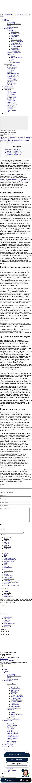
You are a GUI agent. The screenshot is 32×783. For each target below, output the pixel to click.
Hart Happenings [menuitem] (8, 744)
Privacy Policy (11, 663)
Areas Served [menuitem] (7, 748)
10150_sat (6, 539)
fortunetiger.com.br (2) (10, 559)
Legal (5, 564)
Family (13, 59)
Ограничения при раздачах (13, 154)
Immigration (10, 54)
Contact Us (7, 112)
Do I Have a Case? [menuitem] (9, 746)
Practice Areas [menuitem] (8, 681)
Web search (3, 130)
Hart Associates (11, 22)
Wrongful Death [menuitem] (15, 706)
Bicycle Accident (15, 33)
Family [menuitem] (13, 716)
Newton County (11, 107)
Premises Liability (16, 43)
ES (4, 113)
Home (5, 19)
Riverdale (10, 108)
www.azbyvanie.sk (9, 579)
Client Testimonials (12, 27)
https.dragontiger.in (9, 561)
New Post (6, 566)
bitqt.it (5, 555)
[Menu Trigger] (1, 666)
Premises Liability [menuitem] (16, 698)
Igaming (6, 563)
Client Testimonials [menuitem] (12, 679)
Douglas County (11, 97)
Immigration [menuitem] (10, 710)
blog (5, 556)
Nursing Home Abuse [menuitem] (17, 696)
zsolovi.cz (6, 583)
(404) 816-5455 (14, 14)
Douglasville (10, 99)
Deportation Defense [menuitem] (16, 714)
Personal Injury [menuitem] (11, 684)
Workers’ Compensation (14, 52)
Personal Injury (11, 30)
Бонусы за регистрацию (12, 149)
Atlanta (9, 91)
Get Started (3, 605)
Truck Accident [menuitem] (15, 704)
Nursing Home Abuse (17, 41)
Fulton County (11, 102)
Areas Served (7, 89)
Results (9, 25)
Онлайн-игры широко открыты (14, 151)
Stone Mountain (11, 110)
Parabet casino (8, 567)
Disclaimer (3, 663)
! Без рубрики (8, 537)
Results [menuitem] (9, 677)
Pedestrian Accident (16, 46)
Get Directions (4, 659)
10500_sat (6, 543)
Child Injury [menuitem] (14, 692)
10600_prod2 (7, 547)
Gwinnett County (12, 104)
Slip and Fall (14, 48)
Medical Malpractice (16, 44)
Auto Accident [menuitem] (15, 687)
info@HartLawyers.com (7, 660)
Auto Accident (15, 32)
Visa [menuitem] (12, 717)
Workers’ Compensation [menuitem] (14, 708)
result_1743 (7, 572)
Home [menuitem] (5, 669)
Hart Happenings (8, 86)
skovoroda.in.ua (8, 575)
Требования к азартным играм (14, 152)
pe (4, 569)
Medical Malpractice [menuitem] (16, 700)
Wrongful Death (15, 51)
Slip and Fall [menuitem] (14, 703)
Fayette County (11, 100)
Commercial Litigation (13, 62)
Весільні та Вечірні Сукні (11, 585)
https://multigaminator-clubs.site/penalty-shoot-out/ (14, 179)
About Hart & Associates (14, 24)
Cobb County (11, 94)
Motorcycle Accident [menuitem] (16, 695)
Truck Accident (15, 49)
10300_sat (6, 540)
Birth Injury (7, 618)
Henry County (11, 105)
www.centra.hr (8, 580)
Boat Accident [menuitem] (15, 690)
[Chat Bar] (16, 780)
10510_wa (7, 545)
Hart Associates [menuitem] (11, 674)
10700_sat (6, 548)
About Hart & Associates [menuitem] (14, 676)
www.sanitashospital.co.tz (11, 582)
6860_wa (6, 553)
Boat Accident (15, 35)
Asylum (13, 56)
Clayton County (11, 92)
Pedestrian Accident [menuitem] (16, 701)
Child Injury (14, 36)
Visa (12, 60)
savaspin (6, 574)
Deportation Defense (16, 57)
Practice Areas (8, 28)
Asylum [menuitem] (13, 712)
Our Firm (6, 20)
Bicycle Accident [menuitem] (15, 688)
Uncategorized (8, 577)
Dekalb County (11, 96)
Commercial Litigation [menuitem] (13, 719)
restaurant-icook (8, 571)
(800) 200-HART (5, 14)
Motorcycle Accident (16, 40)
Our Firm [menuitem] (6, 671)
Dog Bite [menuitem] (13, 693)
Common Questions (9, 558)
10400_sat (6, 542)
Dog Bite (13, 38)
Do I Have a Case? (9, 88)
